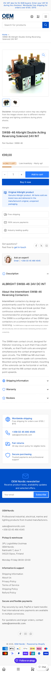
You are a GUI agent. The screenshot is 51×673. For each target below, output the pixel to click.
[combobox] (25, 25)
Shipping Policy (10, 589)
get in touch (20, 247)
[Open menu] (46, 16)
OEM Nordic (19, 644)
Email (16, 261)
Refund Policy (9, 592)
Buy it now (25, 182)
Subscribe (41, 494)
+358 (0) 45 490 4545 (31, 261)
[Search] (45, 25)
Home (4, 34)
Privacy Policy (9, 581)
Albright (5, 127)
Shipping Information (12, 574)
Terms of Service (10, 585)
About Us (6, 577)
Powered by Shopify (36, 644)
